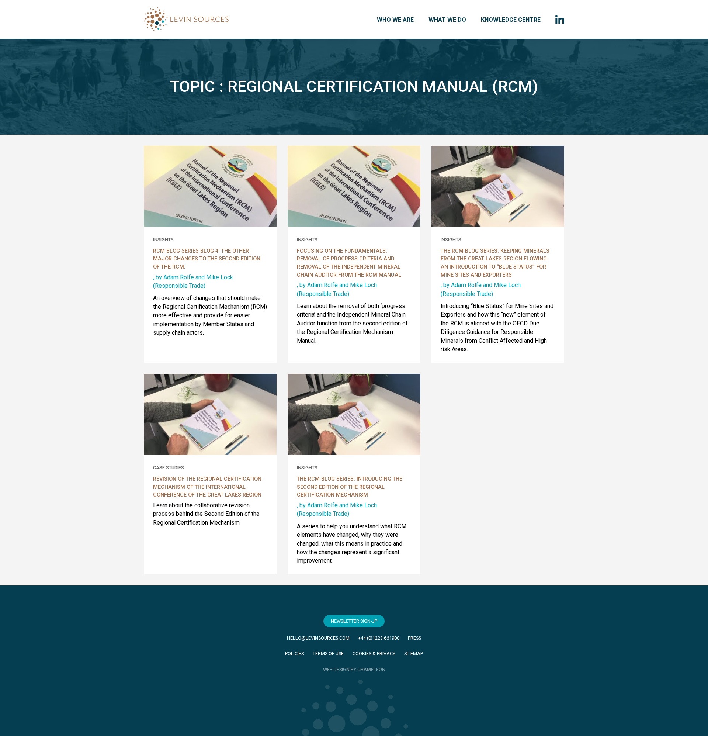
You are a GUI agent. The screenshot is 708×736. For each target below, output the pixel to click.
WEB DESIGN (336, 669)
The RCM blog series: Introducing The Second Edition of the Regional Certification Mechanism (349, 487)
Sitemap (413, 653)
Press (414, 638)
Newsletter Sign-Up (354, 621)
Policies (294, 653)
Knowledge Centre (511, 19)
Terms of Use (328, 653)
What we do (447, 19)
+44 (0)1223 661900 (378, 638)
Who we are (395, 19)
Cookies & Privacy (374, 653)
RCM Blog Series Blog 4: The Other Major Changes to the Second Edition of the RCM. (206, 259)
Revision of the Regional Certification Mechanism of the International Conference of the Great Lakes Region (207, 487)
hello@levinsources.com (318, 638)
